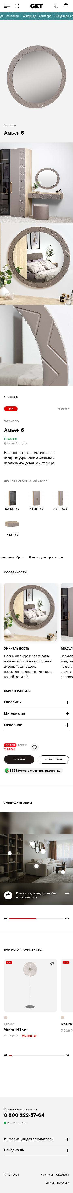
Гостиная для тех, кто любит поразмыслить (36, 895)
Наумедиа (63, 1183)
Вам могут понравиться (46, 557)
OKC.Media (62, 1175)
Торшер (9, 1024)
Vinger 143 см (15, 1029)
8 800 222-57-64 (56, 6)
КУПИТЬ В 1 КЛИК (53, 759)
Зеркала (13, 396)
